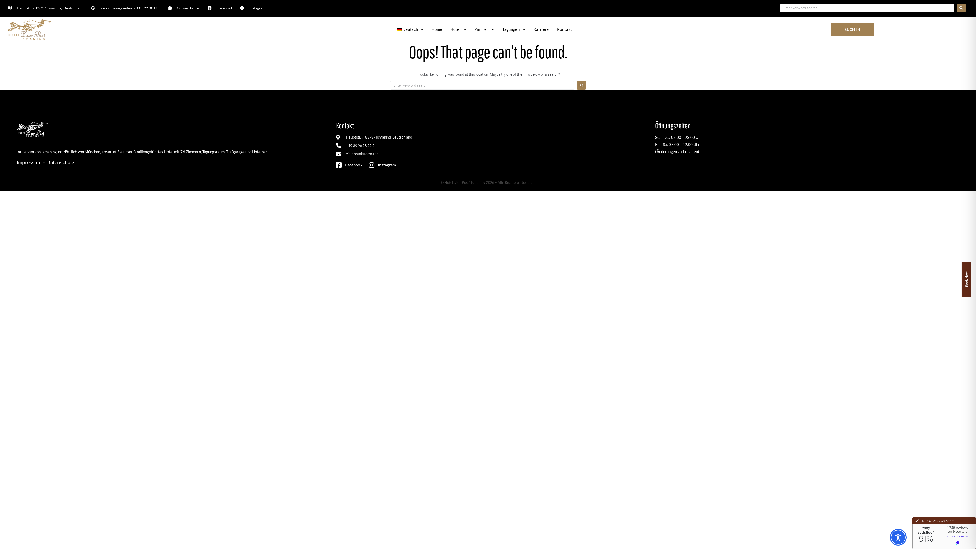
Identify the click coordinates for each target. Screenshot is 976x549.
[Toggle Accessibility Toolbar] (898, 537)
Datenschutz (60, 162)
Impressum (29, 162)
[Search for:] (867, 8)
